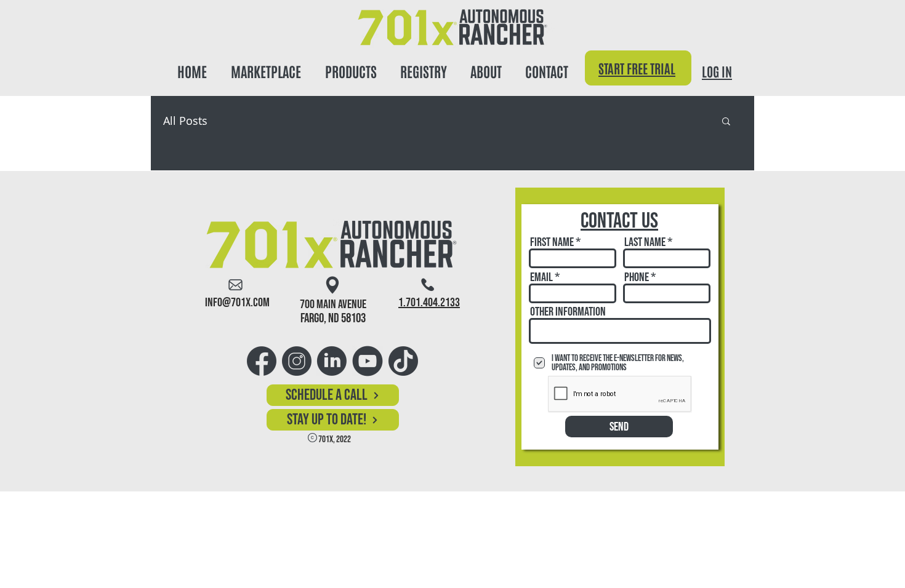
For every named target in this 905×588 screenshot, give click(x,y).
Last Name (645, 242)
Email (541, 277)
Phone (636, 277)
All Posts (185, 120)
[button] (350, 65)
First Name (552, 242)
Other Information (568, 312)
